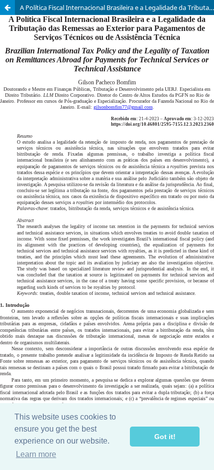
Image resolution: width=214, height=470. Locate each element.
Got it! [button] (165, 437)
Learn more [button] (36, 454)
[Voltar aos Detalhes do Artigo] (7, 7)
